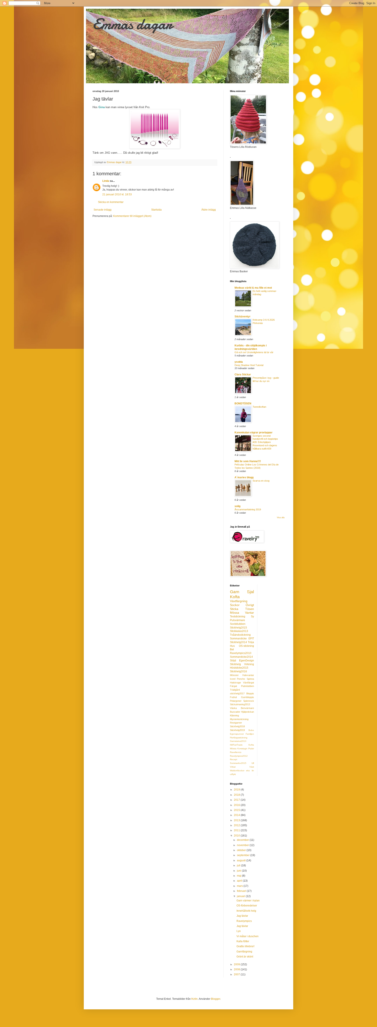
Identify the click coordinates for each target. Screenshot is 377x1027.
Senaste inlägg (102, 209)
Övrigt (250, 605)
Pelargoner (236, 701)
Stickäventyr (242, 316)
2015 (237, 810)
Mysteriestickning (239, 719)
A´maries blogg (244, 477)
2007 (237, 974)
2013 (237, 820)
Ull (253, 763)
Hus (232, 645)
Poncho (241, 679)
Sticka (234, 609)
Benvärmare (247, 708)
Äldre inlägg (208, 209)
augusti (241, 860)
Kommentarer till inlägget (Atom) (132, 216)
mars (240, 885)
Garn (234, 591)
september (243, 855)
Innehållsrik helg (246, 910)
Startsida (156, 209)
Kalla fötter (242, 941)
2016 (237, 805)
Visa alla (280, 517)
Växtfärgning (238, 601)
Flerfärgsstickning (238, 737)
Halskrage (235, 682)
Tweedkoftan (259, 406)
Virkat (233, 767)
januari (241, 896)
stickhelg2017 (237, 693)
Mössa (234, 612)
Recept (233, 759)
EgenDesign (246, 660)
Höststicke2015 (239, 667)
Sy (252, 616)
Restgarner (236, 722)
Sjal (250, 591)
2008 (237, 969)
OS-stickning (246, 645)
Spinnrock (248, 701)
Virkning (249, 664)
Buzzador (235, 711)
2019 (237, 789)
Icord (232, 679)
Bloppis (250, 693)
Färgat (233, 686)
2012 (237, 825)
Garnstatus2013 (238, 741)
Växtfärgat (248, 682)
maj (239, 875)
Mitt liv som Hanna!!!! (248, 461)
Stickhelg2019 (237, 730)
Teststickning (237, 616)
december (243, 839)
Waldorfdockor (237, 770)
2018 (237, 794)
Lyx (238, 931)
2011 (237, 830)
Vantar (249, 612)
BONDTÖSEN (243, 403)
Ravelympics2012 (239, 756)
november (243, 845)
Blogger (215, 998)
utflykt (233, 774)
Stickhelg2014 (238, 642)
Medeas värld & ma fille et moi (253, 287)
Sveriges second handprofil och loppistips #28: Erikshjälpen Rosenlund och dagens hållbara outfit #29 (265, 442)
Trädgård (235, 689)
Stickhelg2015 (238, 627)
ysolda (239, 361)
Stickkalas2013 (239, 631)
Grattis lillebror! (245, 946)
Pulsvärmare (237, 620)
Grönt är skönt (244, 956)
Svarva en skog (261, 480)
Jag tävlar (242, 915)
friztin (194, 998)
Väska (233, 708)
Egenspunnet (237, 734)
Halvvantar (248, 675)
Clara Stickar (243, 374)
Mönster (234, 675)
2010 (237, 835)
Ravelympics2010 (240, 653)
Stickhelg (235, 664)
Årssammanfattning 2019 (248, 509)
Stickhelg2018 (237, 726)
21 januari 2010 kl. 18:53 (117, 194)
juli (239, 865)
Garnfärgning (244, 951)
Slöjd (233, 660)
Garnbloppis (247, 697)
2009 (237, 964)
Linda (105, 180)
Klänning (234, 715)
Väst (251, 767)
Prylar (251, 748)
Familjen (250, 734)
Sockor (235, 605)
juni (239, 870)
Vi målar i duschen (247, 936)
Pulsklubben (247, 686)
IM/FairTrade (236, 745)
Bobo (251, 730)
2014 (237, 815)
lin (253, 770)
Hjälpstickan (247, 711)
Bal (232, 649)
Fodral (233, 697)
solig (237, 506)
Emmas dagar (132, 24)
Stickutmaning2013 (240, 704)
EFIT (251, 638)
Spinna (250, 679)
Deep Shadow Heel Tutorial (249, 365)
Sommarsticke (238, 638)
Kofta (235, 596)
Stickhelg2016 (238, 671)
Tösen (249, 609)
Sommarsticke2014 (241, 656)
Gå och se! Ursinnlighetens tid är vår (254, 352)
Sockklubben (237, 623)
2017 (237, 799)
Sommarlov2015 (238, 763)
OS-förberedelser (246, 905)
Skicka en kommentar (110, 202)
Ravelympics (244, 921)
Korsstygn (242, 748)
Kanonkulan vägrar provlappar (253, 432)
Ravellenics (235, 752)
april (240, 880)
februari (242, 890)
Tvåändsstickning (240, 634)
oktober (242, 850)
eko (248, 770)
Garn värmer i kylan (248, 900)
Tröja (251, 642)
